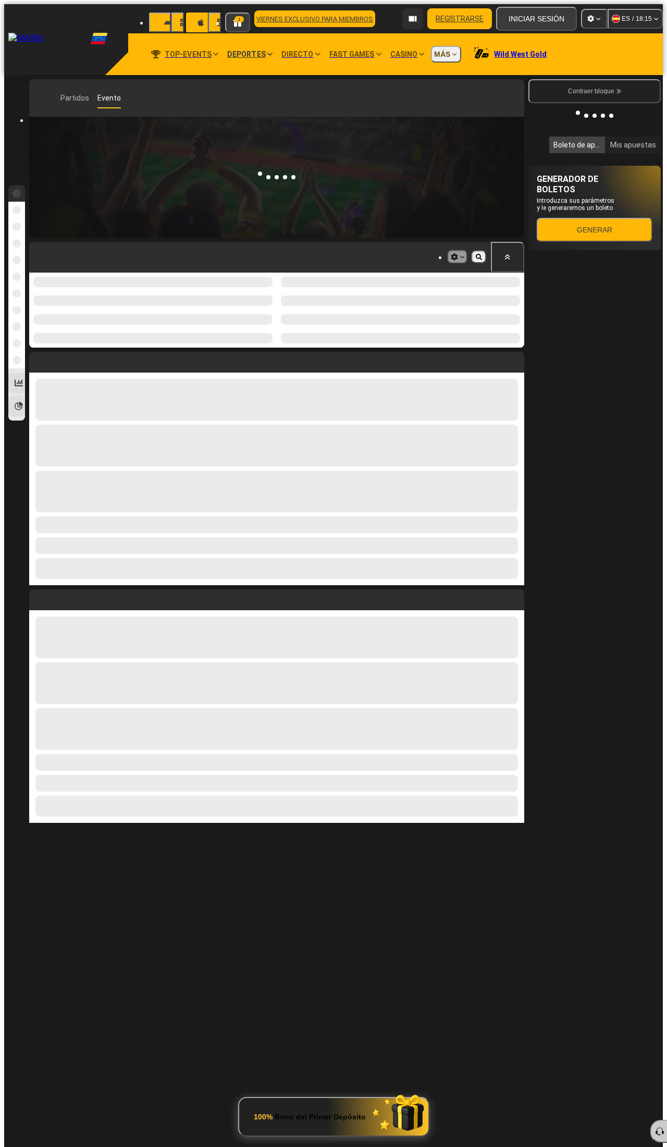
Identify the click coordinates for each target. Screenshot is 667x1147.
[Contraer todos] (507, 257)
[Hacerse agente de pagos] (412, 18)
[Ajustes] (594, 19)
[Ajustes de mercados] (457, 257)
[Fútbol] (55, 98)
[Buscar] (515, 98)
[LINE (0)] (39, 98)
